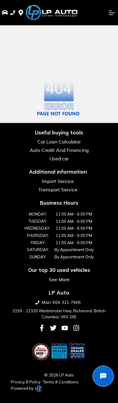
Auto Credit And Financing (59, 150)
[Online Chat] (103, 376)
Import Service (58, 181)
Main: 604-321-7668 (61, 302)
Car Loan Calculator (59, 142)
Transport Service (57, 190)
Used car (59, 159)
